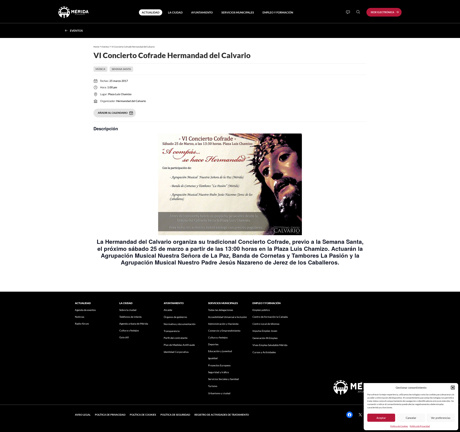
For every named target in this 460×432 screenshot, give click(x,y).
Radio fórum (82, 323)
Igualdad (213, 358)
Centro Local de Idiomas (265, 323)
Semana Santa (121, 69)
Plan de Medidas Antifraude (179, 344)
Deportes (213, 344)
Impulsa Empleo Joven (264, 330)
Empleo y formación (278, 12)
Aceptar (381, 417)
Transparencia (172, 331)
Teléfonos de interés (130, 316)
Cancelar (411, 417)
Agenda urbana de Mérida (133, 323)
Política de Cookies (399, 426)
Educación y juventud (220, 351)
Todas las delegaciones (220, 309)
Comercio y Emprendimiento (224, 330)
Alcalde (168, 309)
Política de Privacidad (420, 426)
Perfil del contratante (175, 337)
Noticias (79, 316)
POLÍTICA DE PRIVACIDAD (110, 414)
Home (96, 46)
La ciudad (175, 12)
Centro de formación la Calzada (270, 316)
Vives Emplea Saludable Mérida (269, 345)
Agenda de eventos (85, 309)
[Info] (348, 12)
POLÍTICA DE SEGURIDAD (175, 414)
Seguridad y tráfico (218, 372)
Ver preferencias (440, 417)
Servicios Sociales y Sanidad (223, 379)
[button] (453, 387)
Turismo (212, 386)
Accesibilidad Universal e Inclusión (227, 316)
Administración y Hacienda (223, 323)
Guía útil (124, 337)
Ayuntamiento (202, 12)
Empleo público (261, 309)
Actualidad (150, 12)
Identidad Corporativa (176, 351)
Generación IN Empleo (265, 338)
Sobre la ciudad (127, 309)
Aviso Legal (83, 414)
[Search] (358, 12)
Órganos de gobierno (175, 316)
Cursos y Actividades (264, 352)
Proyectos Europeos (219, 365)
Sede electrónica (382, 12)
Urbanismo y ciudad (219, 393)
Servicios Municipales (237, 12)
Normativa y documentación (180, 323)
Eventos (76, 30)
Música (100, 69)
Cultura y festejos (129, 330)
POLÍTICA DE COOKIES (143, 414)
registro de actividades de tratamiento (221, 414)
